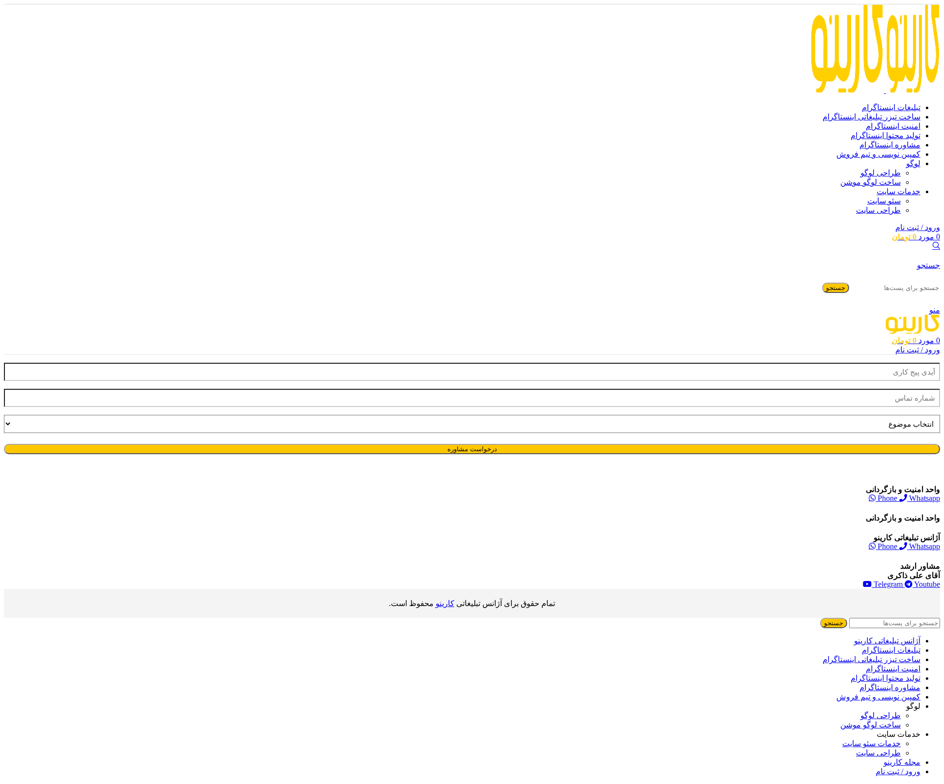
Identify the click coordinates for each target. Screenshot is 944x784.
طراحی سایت (878, 210)
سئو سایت (884, 201)
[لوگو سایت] (912, 90)
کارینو (445, 603)
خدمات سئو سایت (871, 743)
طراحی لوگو (880, 173)
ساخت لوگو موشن (870, 182)
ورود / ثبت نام (898, 771)
